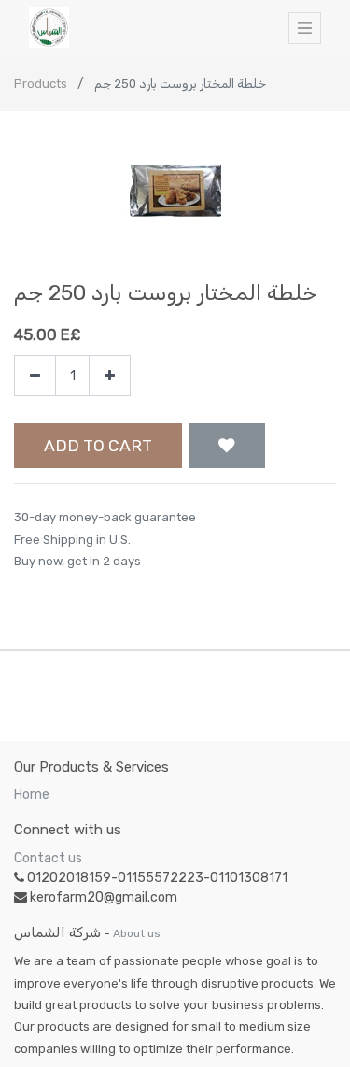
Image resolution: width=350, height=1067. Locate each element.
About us (137, 933)
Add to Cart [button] (98, 445)
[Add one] (110, 376)
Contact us (48, 858)
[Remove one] (35, 376)
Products (40, 84)
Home (31, 795)
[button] (227, 445)
